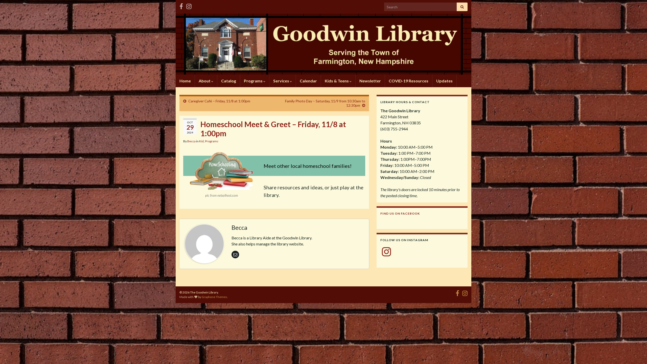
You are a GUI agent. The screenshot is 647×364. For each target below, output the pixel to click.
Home (185, 80)
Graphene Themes (214, 297)
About (205, 80)
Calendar (308, 80)
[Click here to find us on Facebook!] (181, 5)
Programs (253, 80)
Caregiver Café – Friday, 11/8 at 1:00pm (219, 101)
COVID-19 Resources (408, 80)
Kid (201, 141)
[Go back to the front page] (323, 44)
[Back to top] (635, 352)
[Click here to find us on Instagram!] (189, 5)
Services (281, 80)
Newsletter (370, 80)
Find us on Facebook (400, 213)
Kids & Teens (337, 80)
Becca (191, 141)
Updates (444, 80)
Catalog (228, 80)
